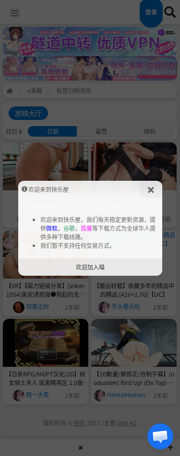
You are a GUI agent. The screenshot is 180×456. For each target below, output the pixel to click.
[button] (160, 436)
